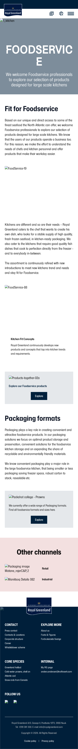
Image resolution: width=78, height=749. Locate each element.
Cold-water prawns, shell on (17, 671)
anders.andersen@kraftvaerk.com (56, 671)
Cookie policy (30, 741)
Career (8, 643)
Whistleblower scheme (15, 647)
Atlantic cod (10, 675)
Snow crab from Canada (16, 680)
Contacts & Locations (15, 634)
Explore (39, 396)
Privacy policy (48, 741)
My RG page (47, 667)
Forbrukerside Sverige (51, 639)
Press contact (11, 630)
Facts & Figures (48, 634)
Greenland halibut (13, 667)
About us (45, 630)
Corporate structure (14, 639)
